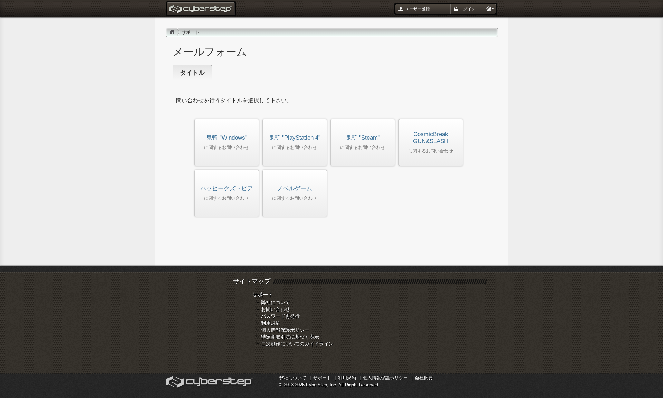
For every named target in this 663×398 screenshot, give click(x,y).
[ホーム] (172, 32)
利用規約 (270, 323)
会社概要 (424, 377)
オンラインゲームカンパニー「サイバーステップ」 (210, 382)
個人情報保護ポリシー (285, 330)
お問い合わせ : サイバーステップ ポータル (201, 10)
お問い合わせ (275, 309)
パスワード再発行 (280, 316)
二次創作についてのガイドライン (297, 344)
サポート (322, 377)
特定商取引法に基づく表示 (290, 337)
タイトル (192, 72)
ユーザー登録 (417, 9)
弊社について (275, 302)
